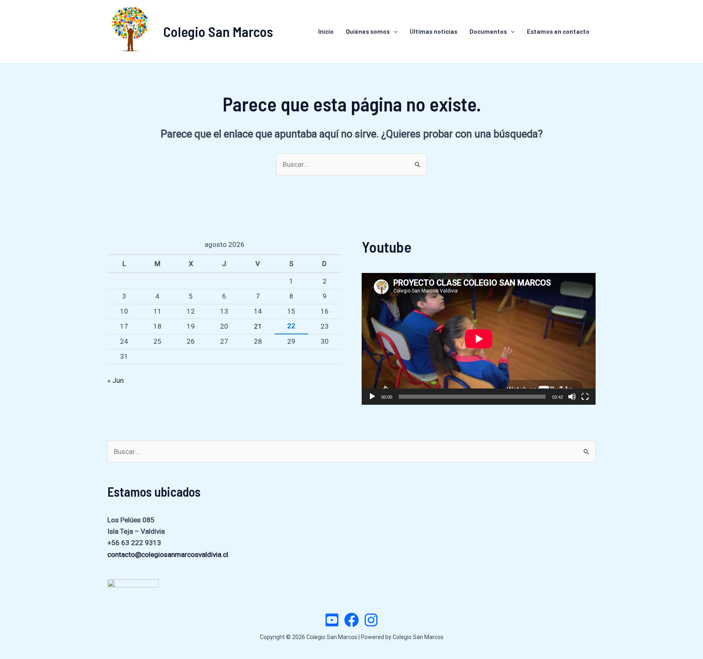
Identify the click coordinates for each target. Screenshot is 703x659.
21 (258, 326)
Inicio (326, 31)
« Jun (115, 380)
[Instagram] (371, 620)
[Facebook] (351, 620)
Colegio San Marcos (218, 31)
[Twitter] (332, 620)
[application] (479, 338)
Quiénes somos (368, 31)
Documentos (488, 31)
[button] (393, 31)
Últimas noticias (433, 31)
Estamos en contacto (558, 31)
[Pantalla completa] (585, 397)
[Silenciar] (572, 397)
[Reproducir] (372, 397)
